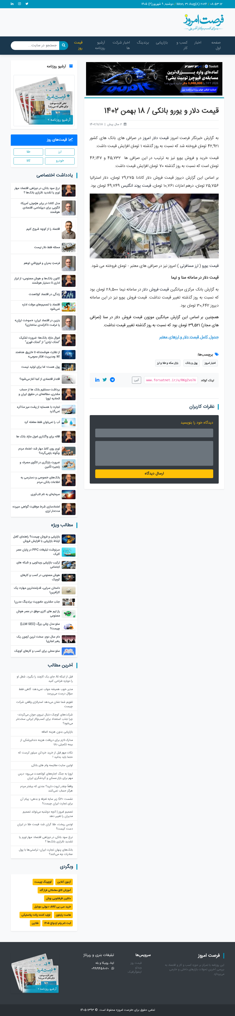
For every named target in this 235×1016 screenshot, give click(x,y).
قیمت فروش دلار (155, 289)
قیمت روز (78, 45)
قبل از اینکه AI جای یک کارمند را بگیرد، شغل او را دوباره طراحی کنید (45, 679)
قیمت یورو (210, 266)
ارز (60, 152)
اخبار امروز (210, 363)
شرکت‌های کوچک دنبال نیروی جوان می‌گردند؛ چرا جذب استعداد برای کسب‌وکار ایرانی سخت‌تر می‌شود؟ (44, 719)
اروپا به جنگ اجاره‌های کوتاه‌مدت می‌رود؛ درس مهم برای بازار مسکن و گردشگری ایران (45, 776)
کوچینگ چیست (43, 882)
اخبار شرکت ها (121, 45)
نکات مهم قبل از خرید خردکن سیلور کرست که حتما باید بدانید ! (45, 755)
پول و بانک (191, 363)
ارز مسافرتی (189, 266)
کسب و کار (181, 45)
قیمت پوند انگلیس (136, 186)
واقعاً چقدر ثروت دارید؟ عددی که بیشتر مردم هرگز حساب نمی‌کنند (46, 788)
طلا (28, 152)
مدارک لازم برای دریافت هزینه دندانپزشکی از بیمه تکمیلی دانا (46, 742)
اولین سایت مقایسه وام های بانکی (52, 765)
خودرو (60, 161)
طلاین (35, 923)
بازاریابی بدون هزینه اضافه (57, 732)
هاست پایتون (63, 915)
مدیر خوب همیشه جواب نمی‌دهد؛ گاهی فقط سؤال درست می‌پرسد (46, 691)
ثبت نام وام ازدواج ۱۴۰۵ (57, 923)
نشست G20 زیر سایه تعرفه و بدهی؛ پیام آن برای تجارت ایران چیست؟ (46, 801)
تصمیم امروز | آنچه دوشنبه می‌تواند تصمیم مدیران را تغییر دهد (48, 814)
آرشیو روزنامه (100, 45)
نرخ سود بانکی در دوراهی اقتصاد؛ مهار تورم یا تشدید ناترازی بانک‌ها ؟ (46, 839)
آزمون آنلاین (64, 882)
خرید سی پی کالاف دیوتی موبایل (52, 906)
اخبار (197, 43)
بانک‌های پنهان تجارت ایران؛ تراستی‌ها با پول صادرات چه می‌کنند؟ (46, 852)
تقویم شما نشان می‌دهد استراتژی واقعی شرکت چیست (44, 704)
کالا (28, 161)
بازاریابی (162, 43)
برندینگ (143, 43)
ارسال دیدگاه (154, 474)
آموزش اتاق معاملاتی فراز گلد (55, 890)
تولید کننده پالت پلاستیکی (35, 915)
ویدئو (138, 967)
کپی (136, 380)
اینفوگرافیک (135, 972)
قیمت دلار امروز (156, 138)
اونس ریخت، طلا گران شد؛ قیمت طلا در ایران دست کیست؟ (45, 826)
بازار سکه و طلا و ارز (167, 363)
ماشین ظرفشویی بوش (58, 898)
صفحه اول (216, 45)
